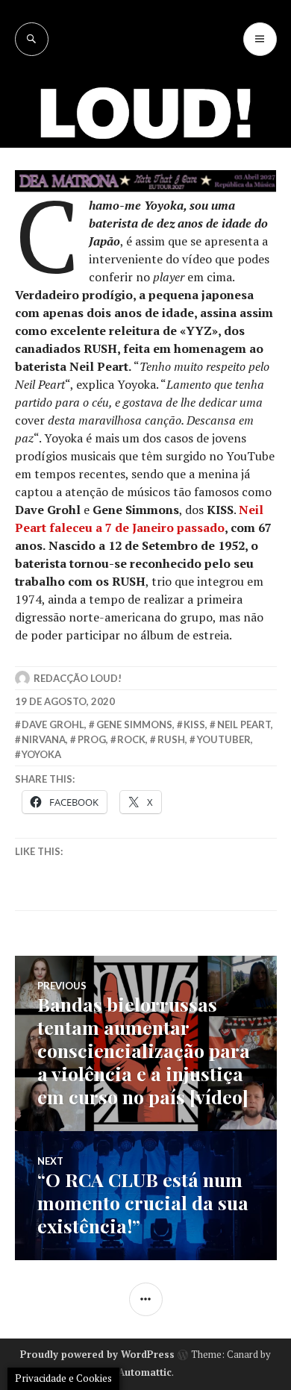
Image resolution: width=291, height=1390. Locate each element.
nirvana (44, 739)
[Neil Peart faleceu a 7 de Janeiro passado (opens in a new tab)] (47, 527)
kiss (194, 724)
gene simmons (134, 724)
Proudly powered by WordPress (97, 1354)
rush (171, 739)
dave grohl (53, 724)
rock (131, 739)
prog (92, 739)
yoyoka (41, 754)
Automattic (145, 1372)
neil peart (244, 724)
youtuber (224, 739)
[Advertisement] (145, 208)
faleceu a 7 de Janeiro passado (137, 527)
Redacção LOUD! (78, 678)
